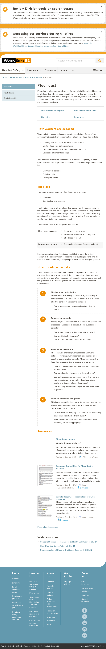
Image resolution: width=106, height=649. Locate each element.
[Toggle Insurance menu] (41, 70)
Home (5, 78)
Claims (49, 70)
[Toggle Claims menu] (56, 70)
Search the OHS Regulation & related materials (34, 602)
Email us (85, 595)
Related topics (9, 93)
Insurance (32, 70)
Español (46, 646)
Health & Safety (11, 70)
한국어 (34, 646)
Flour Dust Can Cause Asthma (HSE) (56, 546)
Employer (16, 583)
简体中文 (11, 646)
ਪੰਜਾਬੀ (40, 646)
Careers (50, 582)
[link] (53, 110)
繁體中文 (19, 646)
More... (50, 624)
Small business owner (16, 589)
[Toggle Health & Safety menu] (23, 70)
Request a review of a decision (34, 613)
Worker (15, 579)
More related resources (47, 527)
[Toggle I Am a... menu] (73, 70)
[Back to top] (101, 644)
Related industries (10, 98)
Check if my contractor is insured (34, 623)
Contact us (86, 575)
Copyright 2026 (87, 646)
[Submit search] (100, 60)
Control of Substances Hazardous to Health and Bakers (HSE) (67, 542)
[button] (98, 70)
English (3, 646)
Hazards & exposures (33, 78)
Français (27, 646)
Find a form (34, 593)
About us (50, 575)
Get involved (69, 575)
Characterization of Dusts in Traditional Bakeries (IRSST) (65, 550)
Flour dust (8, 86)
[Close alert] (101, 7)
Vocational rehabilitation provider (17, 605)
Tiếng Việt (55, 646)
